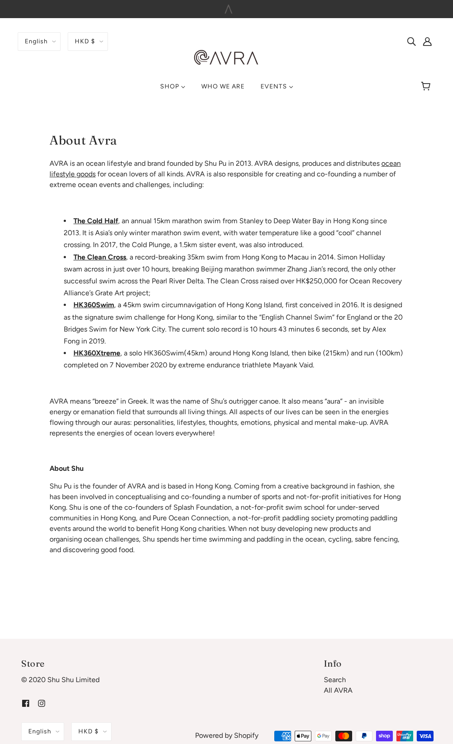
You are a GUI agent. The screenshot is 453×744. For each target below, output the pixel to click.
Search (335, 679)
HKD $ (85, 41)
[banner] (226, 57)
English (36, 41)
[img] (411, 41)
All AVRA (338, 690)
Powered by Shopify (226, 735)
